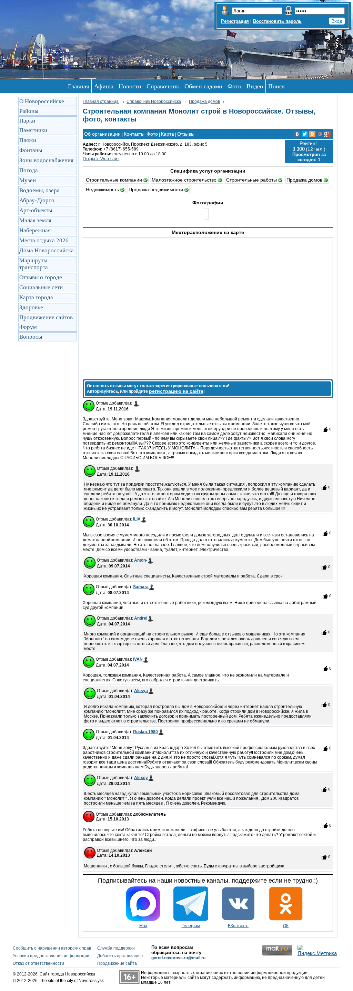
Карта (167, 134)
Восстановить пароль (277, 21)
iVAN (138, 659)
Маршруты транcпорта (33, 264)
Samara (141, 586)
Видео (254, 86)
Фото (234, 86)
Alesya (141, 690)
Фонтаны (30, 150)
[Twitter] (305, 134)
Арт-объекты (35, 210)
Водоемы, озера (39, 190)
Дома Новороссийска (46, 250)
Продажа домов (204, 101)
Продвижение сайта (117, 963)
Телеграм (191, 925)
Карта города (36, 297)
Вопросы (30, 336)
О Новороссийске (41, 101)
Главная (78, 86)
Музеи (27, 180)
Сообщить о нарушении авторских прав (52, 948)
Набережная (35, 230)
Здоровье (31, 307)
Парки (27, 120)
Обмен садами (203, 86)
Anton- (140, 560)
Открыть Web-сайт (101, 158)
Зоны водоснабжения (46, 160)
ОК (286, 925)
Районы (28, 111)
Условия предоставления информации (51, 955)
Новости (130, 86)
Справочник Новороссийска (154, 101)
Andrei (140, 618)
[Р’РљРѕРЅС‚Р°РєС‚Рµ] (297, 134)
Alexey (141, 777)
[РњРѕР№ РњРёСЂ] (320, 134)
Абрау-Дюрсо (36, 200)
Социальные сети (41, 287)
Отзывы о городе (40, 277)
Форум (28, 327)
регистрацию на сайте (176, 391)
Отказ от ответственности (38, 963)
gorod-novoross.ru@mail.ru (178, 957)
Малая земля (35, 220)
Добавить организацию (120, 955)
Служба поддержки (116, 948)
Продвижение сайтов (46, 317)
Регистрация (235, 21)
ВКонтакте (238, 925)
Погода (28, 170)
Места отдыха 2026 (44, 240)
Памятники (33, 130)
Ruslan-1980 (145, 731)
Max (143, 925)
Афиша (103, 86)
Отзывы (185, 134)
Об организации (102, 134)
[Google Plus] (327, 134)
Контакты (134, 134)
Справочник (163, 86)
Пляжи (27, 140)
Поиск (276, 86)
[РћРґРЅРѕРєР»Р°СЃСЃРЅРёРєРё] (312, 134)
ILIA (137, 519)
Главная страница (101, 101)
